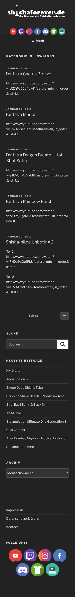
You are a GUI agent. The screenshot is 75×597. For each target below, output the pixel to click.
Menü (40, 40)
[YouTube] (13, 31)
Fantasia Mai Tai (21, 114)
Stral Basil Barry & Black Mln (27, 404)
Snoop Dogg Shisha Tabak (25, 388)
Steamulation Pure (20, 447)
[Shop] (62, 31)
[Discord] (45, 31)
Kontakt (12, 527)
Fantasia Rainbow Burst (28, 201)
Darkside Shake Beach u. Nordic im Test (35, 396)
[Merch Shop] (54, 31)
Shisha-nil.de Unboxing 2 (30, 242)
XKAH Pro (13, 413)
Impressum (14, 510)
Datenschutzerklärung (22, 518)
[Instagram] (29, 31)
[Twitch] (21, 31)
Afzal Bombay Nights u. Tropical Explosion (36, 438)
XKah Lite (13, 371)
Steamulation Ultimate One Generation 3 (36, 421)
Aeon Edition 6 (17, 379)
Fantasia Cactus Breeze (28, 73)
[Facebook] (37, 31)
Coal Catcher (15, 430)
